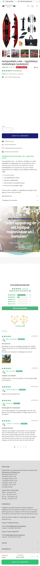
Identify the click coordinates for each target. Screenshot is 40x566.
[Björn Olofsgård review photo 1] (6, 358)
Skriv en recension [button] (20, 308)
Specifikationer (7, 196)
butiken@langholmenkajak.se (15, 535)
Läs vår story (20, 247)
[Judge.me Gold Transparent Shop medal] (24, 319)
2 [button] (17, 447)
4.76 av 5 (25, 289)
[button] (6, 71)
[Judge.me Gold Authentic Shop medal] (14, 319)
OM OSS (4, 543)
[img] (36, 67)
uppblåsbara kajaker (26, 190)
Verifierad (19, 326)
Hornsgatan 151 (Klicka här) (11, 472)
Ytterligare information (9, 200)
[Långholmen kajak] (9, 6)
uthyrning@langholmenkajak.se (15, 526)
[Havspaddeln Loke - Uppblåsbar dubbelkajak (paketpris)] (6, 53)
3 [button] (20, 447)
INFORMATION (6, 549)
